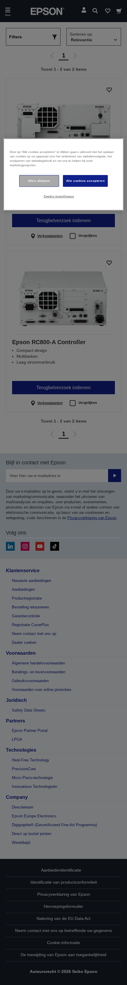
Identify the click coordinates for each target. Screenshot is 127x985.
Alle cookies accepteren (85, 180)
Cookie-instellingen (59, 196)
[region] (63, 174)
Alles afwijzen (39, 180)
